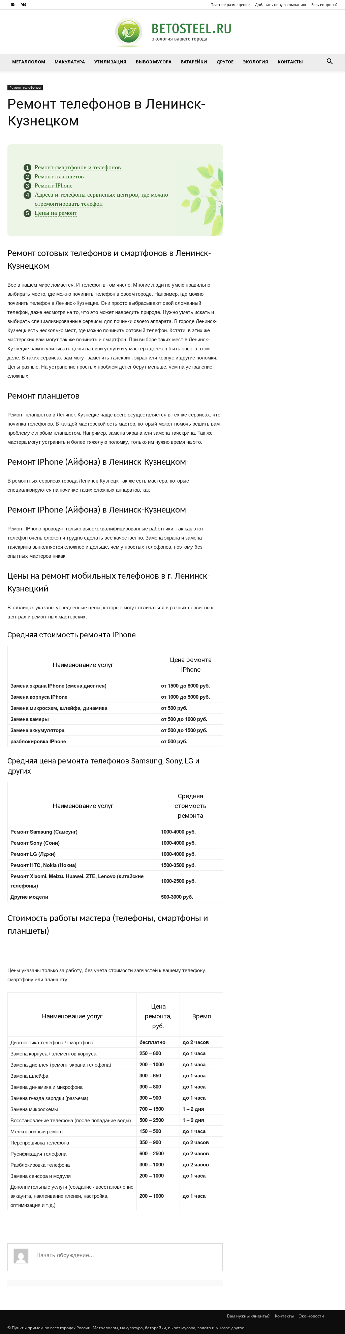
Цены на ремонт (56, 212)
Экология (255, 62)
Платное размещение (230, 4)
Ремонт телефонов (25, 87)
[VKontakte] (24, 4)
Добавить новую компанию (280, 4)
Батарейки (194, 62)
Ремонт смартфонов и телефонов (78, 167)
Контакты (290, 62)
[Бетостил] (172, 32)
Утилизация (110, 62)
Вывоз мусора (153, 62)
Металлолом (28, 62)
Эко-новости (311, 1316)
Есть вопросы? (324, 4)
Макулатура (70, 62)
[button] (329, 62)
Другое (225, 62)
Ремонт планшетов (59, 176)
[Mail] (12, 4)
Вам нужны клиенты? (248, 1316)
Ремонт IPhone (53, 185)
